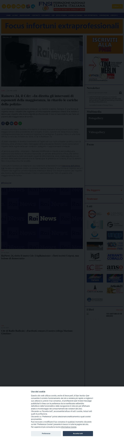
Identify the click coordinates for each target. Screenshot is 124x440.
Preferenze (46, 433)
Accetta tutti (78, 433)
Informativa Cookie (68, 427)
